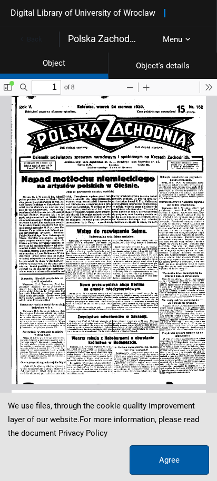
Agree (169, 460)
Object (54, 63)
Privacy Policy (82, 433)
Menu (172, 39)
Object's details (163, 65)
